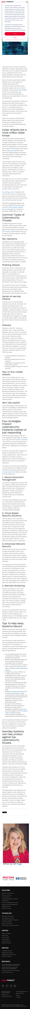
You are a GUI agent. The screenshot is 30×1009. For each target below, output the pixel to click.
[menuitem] (2, 985)
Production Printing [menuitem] (6, 956)
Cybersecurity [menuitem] (5, 900)
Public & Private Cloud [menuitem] (7, 923)
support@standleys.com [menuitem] (22, 991)
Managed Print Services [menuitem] (7, 952)
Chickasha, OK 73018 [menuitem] (6, 996)
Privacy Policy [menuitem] (4, 1006)
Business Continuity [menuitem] (6, 895)
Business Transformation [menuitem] (8, 893)
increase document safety (10, 472)
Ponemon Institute (21, 440)
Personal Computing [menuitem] (7, 921)
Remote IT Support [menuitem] (6, 933)
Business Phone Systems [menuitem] (8, 916)
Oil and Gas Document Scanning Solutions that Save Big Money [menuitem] (9, 968)
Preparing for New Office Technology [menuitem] (10, 970)
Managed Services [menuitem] (6, 906)
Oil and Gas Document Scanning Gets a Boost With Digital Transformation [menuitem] (11, 965)
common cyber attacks (12, 231)
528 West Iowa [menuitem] (5, 994)
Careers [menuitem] (18, 995)
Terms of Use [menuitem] (12, 1006)
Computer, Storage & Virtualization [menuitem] (10, 919)
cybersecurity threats (20, 90)
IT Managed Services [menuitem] (7, 950)
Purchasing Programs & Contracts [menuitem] (10, 898)
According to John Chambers (11, 192)
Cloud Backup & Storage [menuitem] (8, 918)
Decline (15, 37)
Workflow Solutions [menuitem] (6, 908)
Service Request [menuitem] (6, 937)
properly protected (13, 150)
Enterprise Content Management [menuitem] (10, 904)
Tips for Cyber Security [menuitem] (7, 972)
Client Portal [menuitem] (5, 935)
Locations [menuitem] (18, 997)
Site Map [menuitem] (17, 1006)
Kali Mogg (17, 864)
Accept (15, 33)
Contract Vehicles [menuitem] (6, 896)
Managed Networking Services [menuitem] (9, 954)
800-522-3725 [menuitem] (20, 993)
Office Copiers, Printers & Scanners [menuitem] (10, 925)
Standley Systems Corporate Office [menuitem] (5, 992)
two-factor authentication (18, 691)
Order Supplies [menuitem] (5, 939)
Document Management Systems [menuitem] (10, 902)
